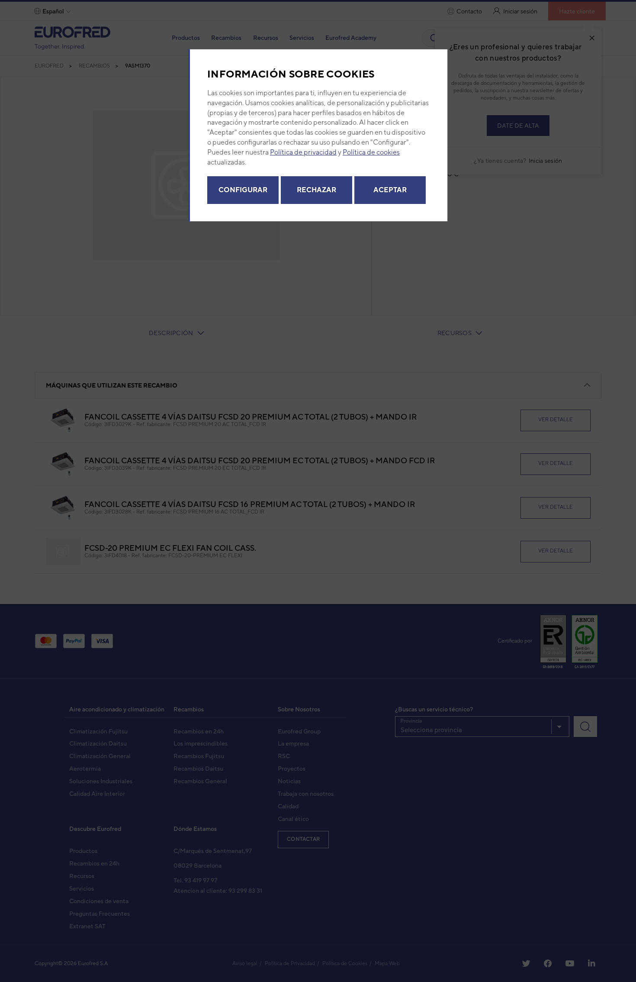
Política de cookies (371, 152)
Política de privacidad (303, 152)
